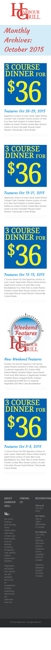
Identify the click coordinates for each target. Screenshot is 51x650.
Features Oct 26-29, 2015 (24, 111)
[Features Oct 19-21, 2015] (25, 166)
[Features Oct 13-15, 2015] (25, 248)
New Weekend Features (23, 359)
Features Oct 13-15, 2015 (24, 274)
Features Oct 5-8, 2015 (22, 446)
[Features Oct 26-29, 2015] (25, 84)
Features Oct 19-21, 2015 (24, 193)
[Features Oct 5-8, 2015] (25, 420)
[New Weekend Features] (25, 332)
